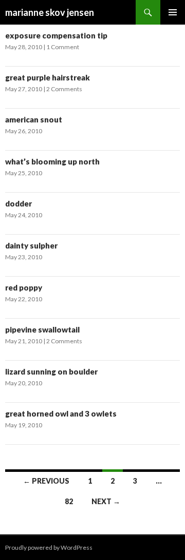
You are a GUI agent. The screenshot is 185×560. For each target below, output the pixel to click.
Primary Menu (172, 12)
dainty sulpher (31, 245)
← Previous (46, 480)
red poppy (23, 287)
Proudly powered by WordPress (48, 547)
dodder (18, 203)
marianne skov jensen (49, 12)
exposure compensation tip (56, 35)
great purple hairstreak (47, 77)
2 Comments (64, 89)
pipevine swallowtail (42, 329)
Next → (105, 501)
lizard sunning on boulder (51, 371)
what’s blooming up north (52, 161)
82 (69, 501)
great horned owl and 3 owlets (61, 413)
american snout (33, 119)
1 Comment (62, 47)
